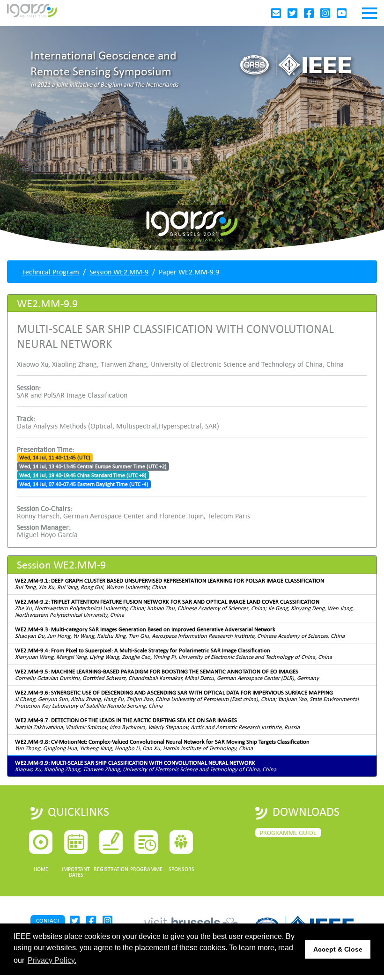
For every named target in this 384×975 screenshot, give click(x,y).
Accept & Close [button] (337, 949)
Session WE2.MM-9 (118, 271)
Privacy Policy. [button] (52, 960)
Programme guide (288, 832)
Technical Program (50, 271)
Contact (47, 920)
